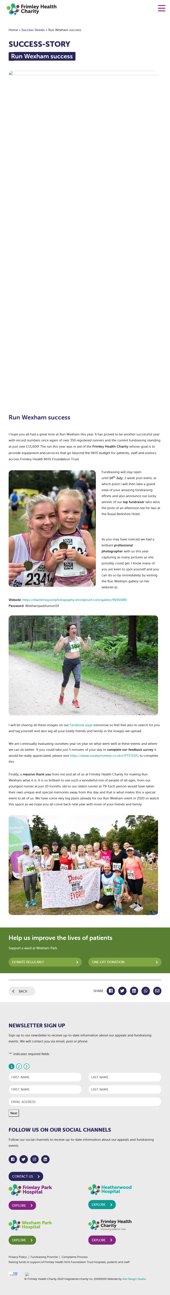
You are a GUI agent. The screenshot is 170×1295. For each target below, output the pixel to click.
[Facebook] (13, 1159)
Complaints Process (75, 1257)
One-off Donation (108, 962)
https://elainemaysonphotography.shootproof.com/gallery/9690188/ (75, 600)
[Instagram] (34, 1159)
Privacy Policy (18, 1257)
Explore (19, 1205)
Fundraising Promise (44, 1257)
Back (23, 991)
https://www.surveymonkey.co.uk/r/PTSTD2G (104, 755)
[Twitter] (23, 1159)
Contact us (22, 1176)
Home (13, 30)
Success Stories (33, 30)
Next (13, 1113)
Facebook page (81, 725)
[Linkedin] (45, 1159)
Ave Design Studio (134, 1279)
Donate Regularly (28, 962)
